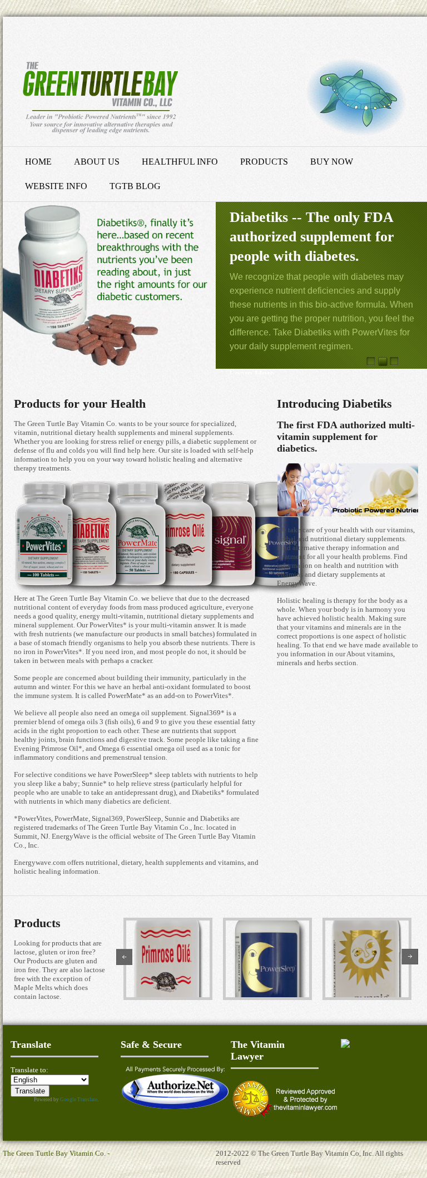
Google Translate (78, 1099)
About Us (97, 161)
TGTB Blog (135, 186)
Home (38, 161)
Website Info (56, 186)
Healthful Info (180, 161)
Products (264, 161)
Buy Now (331, 161)
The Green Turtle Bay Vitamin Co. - (56, 1153)
